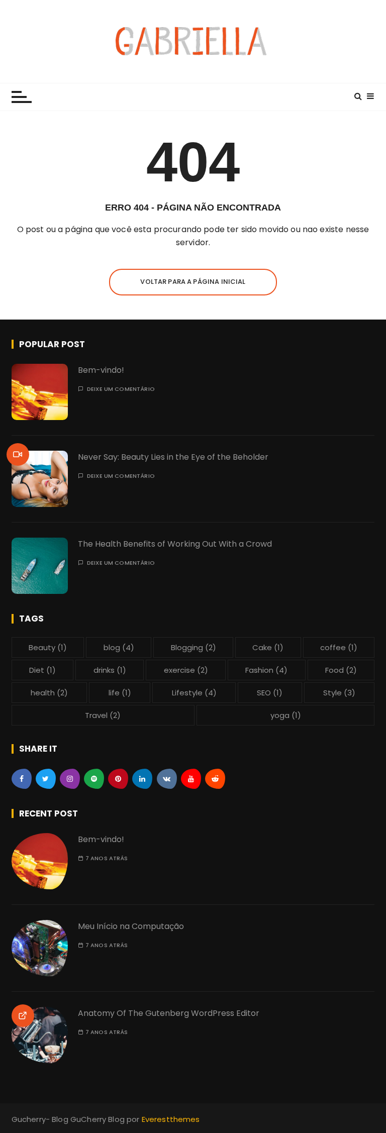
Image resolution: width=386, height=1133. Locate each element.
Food (341, 670)
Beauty (48, 647)
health (49, 692)
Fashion (266, 670)
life (120, 692)
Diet (42, 670)
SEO (269, 692)
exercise (186, 670)
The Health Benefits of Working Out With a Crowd (175, 544)
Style (339, 692)
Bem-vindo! (101, 370)
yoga (285, 715)
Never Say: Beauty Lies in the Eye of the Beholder (173, 457)
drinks (109, 670)
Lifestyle (194, 692)
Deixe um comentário (121, 389)
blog (119, 647)
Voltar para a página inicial (192, 281)
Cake (267, 647)
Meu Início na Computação (131, 926)
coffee (338, 647)
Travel (103, 715)
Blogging (193, 647)
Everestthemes (171, 1119)
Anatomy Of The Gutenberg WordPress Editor (168, 1013)
